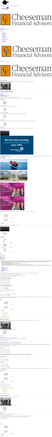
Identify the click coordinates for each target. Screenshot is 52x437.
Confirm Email (7, 360)
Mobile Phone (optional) (8, 289)
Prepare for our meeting (14, 337)
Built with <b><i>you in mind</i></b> (4, 155)
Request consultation (2, 28)
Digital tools (4, 36)
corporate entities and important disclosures (4, 342)
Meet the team (4, 33)
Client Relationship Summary (4, 268)
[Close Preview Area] (5, 385)
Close (0, 436)
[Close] (5, 282)
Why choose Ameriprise (8, 156)
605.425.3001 (1, 94)
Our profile (4, 32)
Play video (18, 225)
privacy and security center (13, 342)
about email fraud (18, 342)
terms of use (10, 342)
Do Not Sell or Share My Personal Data (5, 270)
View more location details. (2, 255)
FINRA (14, 276)
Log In (2, 60)
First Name (7, 287)
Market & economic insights (5, 38)
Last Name (7, 288)
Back (3, 40)
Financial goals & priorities (5, 39)
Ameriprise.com (2, 267)
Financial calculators (5, 41)
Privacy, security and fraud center (4, 269)
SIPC (15, 276)
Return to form (1, 413)
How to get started (4, 35)
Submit (1, 298)
